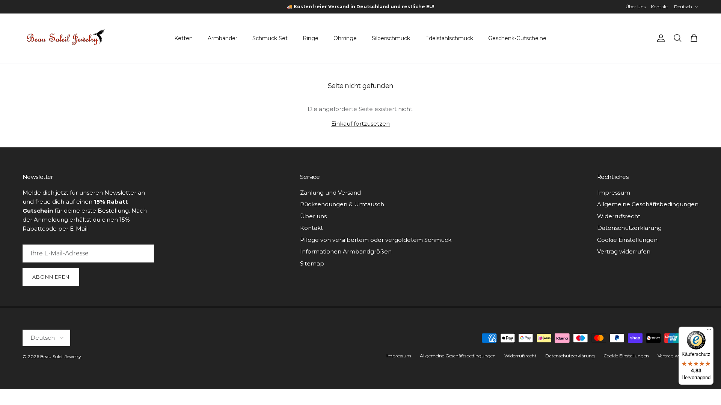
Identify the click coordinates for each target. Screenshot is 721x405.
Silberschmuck (391, 38)
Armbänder (222, 38)
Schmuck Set (270, 38)
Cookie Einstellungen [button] (627, 239)
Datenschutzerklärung (629, 227)
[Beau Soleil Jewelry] (66, 38)
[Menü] (708, 331)
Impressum (613, 192)
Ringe (310, 38)
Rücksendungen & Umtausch (342, 204)
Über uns (313, 216)
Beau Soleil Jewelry (60, 356)
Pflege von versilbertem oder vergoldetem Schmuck (375, 239)
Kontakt (659, 6)
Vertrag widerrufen (623, 251)
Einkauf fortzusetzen (360, 123)
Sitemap (312, 263)
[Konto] (659, 38)
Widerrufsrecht (618, 216)
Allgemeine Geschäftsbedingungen (647, 204)
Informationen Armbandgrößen (346, 251)
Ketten (183, 38)
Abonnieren (50, 277)
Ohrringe (345, 38)
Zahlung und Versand (330, 192)
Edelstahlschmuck (449, 38)
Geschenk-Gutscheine (517, 38)
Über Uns (636, 6)
